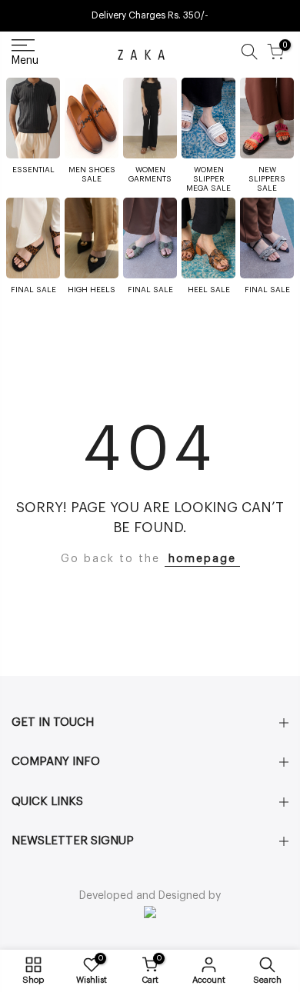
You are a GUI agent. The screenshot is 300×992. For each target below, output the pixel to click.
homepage (202, 559)
